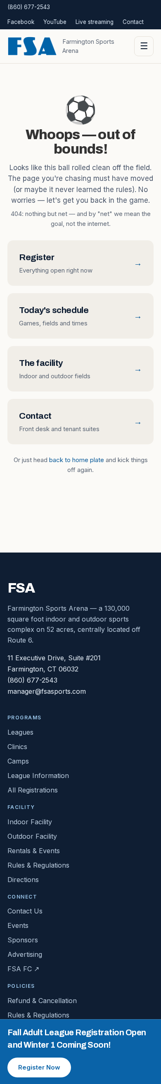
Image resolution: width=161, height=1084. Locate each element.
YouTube (54, 22)
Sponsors (22, 940)
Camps (18, 761)
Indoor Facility (29, 822)
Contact (133, 22)
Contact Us (25, 911)
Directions (23, 879)
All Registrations (32, 790)
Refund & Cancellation (42, 1000)
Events (17, 925)
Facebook (20, 22)
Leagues (20, 732)
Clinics (17, 746)
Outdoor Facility (32, 836)
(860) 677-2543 (28, 7)
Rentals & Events (33, 851)
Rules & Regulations (38, 865)
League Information (38, 775)
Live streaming (95, 22)
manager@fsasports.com (46, 691)
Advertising (24, 954)
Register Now (39, 1067)
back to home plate (76, 460)
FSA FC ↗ (23, 969)
